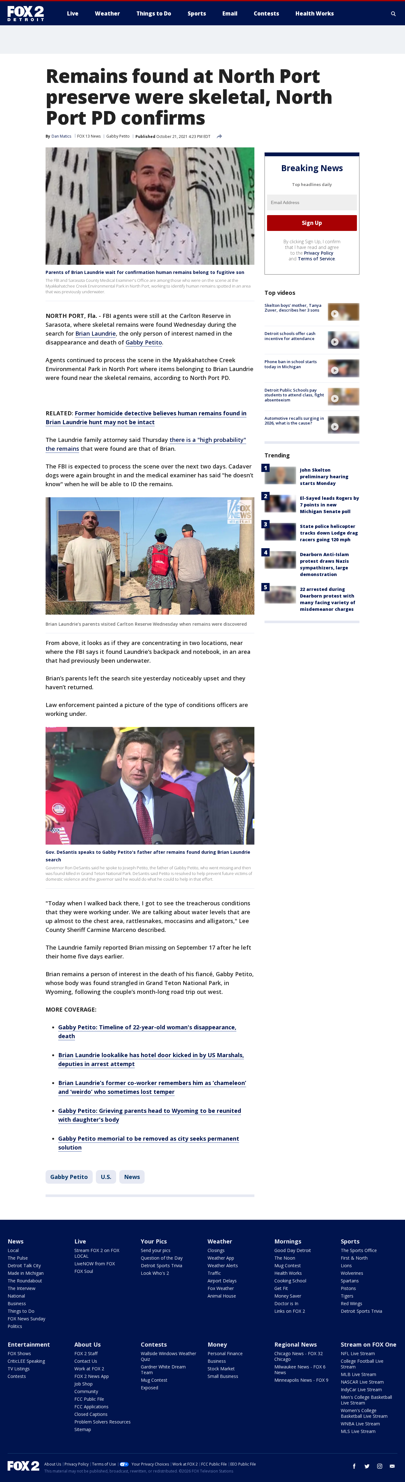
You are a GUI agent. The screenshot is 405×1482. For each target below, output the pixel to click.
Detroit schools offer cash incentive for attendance (290, 336)
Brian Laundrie (95, 333)
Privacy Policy (318, 253)
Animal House (222, 1296)
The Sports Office (359, 1250)
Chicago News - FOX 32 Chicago (298, 1356)
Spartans (350, 1281)
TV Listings (19, 1369)
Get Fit (281, 1288)
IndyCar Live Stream (361, 1389)
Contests (17, 1376)
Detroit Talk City (24, 1265)
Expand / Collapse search (393, 13)
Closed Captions (91, 1414)
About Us (87, 1344)
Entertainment (29, 1344)
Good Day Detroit (292, 1250)
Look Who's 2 (155, 1273)
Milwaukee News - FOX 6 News (300, 1369)
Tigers (347, 1296)
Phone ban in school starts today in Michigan (291, 364)
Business (17, 1303)
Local (13, 1250)
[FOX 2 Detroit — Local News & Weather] (28, 13)
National (16, 1296)
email (392, 1466)
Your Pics (154, 1241)
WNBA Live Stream (360, 1424)
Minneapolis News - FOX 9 (301, 1380)
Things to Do (21, 1311)
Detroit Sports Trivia (161, 1265)
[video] (343, 312)
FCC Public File (89, 1399)
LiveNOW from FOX (94, 1264)
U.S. (106, 1177)
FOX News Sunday (26, 1319)
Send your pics (156, 1250)
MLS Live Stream (358, 1431)
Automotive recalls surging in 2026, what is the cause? (294, 420)
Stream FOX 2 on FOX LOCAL (96, 1253)
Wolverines (352, 1273)
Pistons (348, 1288)
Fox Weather (221, 1288)
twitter (367, 1466)
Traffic (214, 1273)
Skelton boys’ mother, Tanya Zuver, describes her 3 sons (293, 307)
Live (80, 1241)
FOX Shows (19, 1353)
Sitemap (82, 1429)
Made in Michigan (26, 1273)
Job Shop (83, 1384)
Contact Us (85, 1361)
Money (217, 1344)
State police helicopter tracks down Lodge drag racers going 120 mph (329, 533)
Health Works (288, 1273)
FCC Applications (91, 1407)
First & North (354, 1258)
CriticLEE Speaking (26, 1361)
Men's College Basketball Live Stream (366, 1400)
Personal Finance (225, 1353)
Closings (216, 1250)
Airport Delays (222, 1281)
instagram (380, 1466)
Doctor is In (286, 1303)
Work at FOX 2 (89, 1369)
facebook (354, 1466)
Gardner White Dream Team (163, 1369)
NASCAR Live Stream (362, 1382)
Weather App (221, 1258)
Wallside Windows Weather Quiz (168, 1356)
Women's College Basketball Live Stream (364, 1413)
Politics (15, 1326)
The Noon (284, 1258)
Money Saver (287, 1296)
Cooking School (290, 1281)
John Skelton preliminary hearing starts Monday (324, 476)
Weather (220, 1241)
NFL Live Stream (358, 1353)
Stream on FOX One (368, 1344)
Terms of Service (316, 259)
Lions (346, 1265)
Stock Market (221, 1369)
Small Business (223, 1376)
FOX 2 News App (91, 1376)
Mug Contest (287, 1265)
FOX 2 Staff (85, 1353)
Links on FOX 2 (289, 1311)
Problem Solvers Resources (102, 1422)
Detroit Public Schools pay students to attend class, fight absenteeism (294, 395)
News (132, 1177)
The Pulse (18, 1258)
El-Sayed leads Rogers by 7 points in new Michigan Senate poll (329, 504)
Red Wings (351, 1303)
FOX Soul (83, 1271)
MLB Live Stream (358, 1374)
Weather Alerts (223, 1265)
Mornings (287, 1241)
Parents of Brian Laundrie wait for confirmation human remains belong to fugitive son (145, 272)
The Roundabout (25, 1281)
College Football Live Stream (362, 1364)
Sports (350, 1241)
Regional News (295, 1344)
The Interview (21, 1288)
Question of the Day (162, 1258)
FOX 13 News (89, 136)
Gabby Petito (118, 136)
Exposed (149, 1388)
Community (86, 1391)
